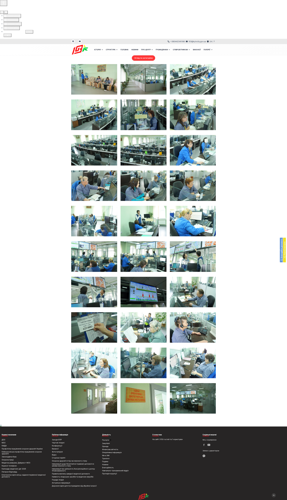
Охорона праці (8, 460)
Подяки (105, 461)
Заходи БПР (57, 440)
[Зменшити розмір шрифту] (29, 32)
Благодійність (108, 467)
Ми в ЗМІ (105, 455)
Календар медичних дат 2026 (14, 469)
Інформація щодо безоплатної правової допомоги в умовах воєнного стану (73, 465)
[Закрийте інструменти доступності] (6, 12)
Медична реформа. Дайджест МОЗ (16, 463)
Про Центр (146, 50)
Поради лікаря (58, 480)
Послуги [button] (105, 440)
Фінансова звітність (110, 449)
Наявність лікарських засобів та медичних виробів (72, 477)
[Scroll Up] (274, 495)
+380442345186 (177, 41)
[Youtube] (80, 41)
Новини (134, 50)
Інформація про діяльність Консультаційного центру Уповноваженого (73, 470)
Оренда (105, 446)
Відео (54, 455)
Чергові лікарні (58, 443)
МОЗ (3, 443)
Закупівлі (106, 443)
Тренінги (105, 458)
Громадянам (162, 50)
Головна (124, 50)
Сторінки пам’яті (58, 458)
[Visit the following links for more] (204, 445)
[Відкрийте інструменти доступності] (3, 3)
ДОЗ (3, 440)
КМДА (4, 446)
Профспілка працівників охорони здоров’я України (22, 449)
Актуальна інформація (61, 483)
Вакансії (197, 50)
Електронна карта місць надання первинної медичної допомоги (24, 476)
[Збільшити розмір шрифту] (7, 35)
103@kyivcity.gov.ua (197, 41)
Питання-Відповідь (9, 472)
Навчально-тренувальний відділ (115, 471)
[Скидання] (2, 12)
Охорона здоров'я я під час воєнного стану (69, 461)
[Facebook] (73, 41)
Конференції (57, 446)
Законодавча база (9, 457)
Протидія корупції (109, 474)
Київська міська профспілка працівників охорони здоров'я (22, 453)
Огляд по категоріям (143, 58)
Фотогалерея (57, 452)
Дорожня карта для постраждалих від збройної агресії (74, 486)
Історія (97, 50)
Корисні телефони (9, 466)
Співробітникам (180, 50)
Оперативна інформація (112, 452)
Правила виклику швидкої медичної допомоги (71, 474)
